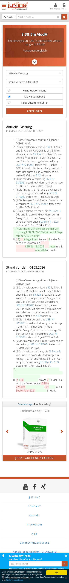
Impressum (34, 524)
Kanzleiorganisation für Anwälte (34, 551)
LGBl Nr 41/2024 (50, 221)
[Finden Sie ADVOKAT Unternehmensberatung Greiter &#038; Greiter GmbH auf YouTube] (25, 486)
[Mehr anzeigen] (34, 62)
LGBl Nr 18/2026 (34, 246)
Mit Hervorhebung (34, 96)
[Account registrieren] (53, 5)
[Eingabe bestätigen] (65, 563)
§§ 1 (50, 147)
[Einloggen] (61, 5)
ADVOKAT (34, 506)
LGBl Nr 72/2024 (35, 232)
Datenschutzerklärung (34, 542)
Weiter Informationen (14, 580)
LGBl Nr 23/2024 (39, 204)
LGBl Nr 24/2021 (25, 164)
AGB (34, 533)
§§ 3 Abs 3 (55, 211)
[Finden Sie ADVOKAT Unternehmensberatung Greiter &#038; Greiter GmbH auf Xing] (43, 486)
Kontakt (34, 515)
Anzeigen (34, 111)
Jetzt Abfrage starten (34, 458)
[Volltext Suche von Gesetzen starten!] (64, 17)
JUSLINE (34, 497)
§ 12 (38, 175)
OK (56, 572)
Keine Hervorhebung (34, 90)
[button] (7, 431)
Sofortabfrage (25, 404)
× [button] (66, 555)
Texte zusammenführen (34, 102)
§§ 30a (37, 154)
